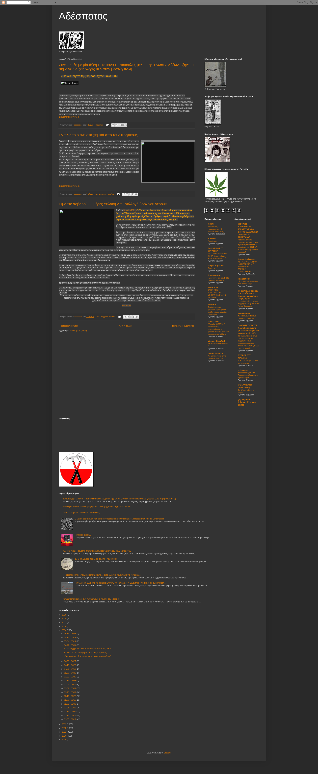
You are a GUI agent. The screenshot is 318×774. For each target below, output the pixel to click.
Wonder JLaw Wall (216, 341)
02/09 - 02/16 (70, 700)
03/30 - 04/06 (70, 673)
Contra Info (213, 321)
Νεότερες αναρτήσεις (69, 326)
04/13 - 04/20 (70, 665)
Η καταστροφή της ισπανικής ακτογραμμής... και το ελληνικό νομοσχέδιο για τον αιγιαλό (102, 575)
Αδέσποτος (83, 16)
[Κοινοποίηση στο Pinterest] (125, 125)
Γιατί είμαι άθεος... (83, 535)
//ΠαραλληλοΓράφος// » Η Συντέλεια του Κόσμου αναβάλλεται (248, 293)
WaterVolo (213, 287)
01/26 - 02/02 (70, 708)
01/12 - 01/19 (70, 715)
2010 (64, 736)
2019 (64, 615)
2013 (64, 724)
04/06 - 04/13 (70, 669)
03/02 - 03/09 (70, 688)
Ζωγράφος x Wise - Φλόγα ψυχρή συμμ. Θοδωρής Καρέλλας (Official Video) (97, 507)
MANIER (212, 304)
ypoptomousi (244, 313)
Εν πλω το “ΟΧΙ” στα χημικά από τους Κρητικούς (98, 135)
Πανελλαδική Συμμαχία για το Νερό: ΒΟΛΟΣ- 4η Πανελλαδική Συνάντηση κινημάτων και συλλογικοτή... (120, 583)
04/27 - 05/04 (70, 645)
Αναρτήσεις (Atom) (78, 331)
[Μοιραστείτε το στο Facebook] (122, 125)
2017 (64, 622)
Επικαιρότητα (214, 275)
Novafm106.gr (130, 210)
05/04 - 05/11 (70, 641)
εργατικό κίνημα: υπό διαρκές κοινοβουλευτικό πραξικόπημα (248, 375)
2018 (64, 619)
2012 (64, 728)
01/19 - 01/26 (70, 711)
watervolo (126, 305)
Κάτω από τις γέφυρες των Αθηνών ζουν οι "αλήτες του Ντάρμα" (91, 599)
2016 (64, 626)
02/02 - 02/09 (70, 704)
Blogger (167, 753)
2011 (64, 732)
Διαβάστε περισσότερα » (69, 117)
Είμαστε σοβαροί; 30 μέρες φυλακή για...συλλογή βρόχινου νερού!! (113, 204)
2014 (64, 630)
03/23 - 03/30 (70, 677)
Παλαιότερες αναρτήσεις (183, 326)
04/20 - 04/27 (70, 661)
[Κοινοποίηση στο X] (119, 125)
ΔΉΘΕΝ (212, 238)
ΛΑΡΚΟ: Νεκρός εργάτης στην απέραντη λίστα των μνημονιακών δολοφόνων (97, 551)
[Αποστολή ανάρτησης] (107, 125)
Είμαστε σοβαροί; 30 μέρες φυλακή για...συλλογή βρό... (88, 656)
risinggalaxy (244, 370)
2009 (64, 740)
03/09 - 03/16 (70, 684)
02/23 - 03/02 (70, 692)
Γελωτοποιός (244, 279)
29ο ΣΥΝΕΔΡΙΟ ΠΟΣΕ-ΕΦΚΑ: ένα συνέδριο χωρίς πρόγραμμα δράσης (218, 256)
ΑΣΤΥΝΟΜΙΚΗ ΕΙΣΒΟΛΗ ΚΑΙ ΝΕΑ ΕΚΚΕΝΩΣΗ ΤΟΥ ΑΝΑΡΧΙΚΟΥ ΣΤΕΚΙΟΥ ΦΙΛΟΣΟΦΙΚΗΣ (248, 267)
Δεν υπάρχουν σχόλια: (105, 194)
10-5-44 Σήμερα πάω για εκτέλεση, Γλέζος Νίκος (96, 559)
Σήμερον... (212, 268)
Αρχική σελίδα (125, 326)
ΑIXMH (211, 224)
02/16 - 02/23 (70, 696)
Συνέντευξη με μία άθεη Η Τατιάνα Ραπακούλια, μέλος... (88, 648)
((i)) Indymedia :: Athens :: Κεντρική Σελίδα (247, 402)
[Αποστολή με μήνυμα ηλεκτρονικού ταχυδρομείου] (113, 125)
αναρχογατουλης (216, 353)
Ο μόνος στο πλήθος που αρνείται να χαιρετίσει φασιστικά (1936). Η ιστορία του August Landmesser (119, 519)
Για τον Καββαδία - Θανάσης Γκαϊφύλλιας (81, 513)
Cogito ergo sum (216, 265)
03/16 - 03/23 (70, 680)
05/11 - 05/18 (70, 637)
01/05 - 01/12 (70, 719)
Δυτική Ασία (212, 241)
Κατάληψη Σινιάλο (246, 259)
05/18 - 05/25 (70, 634)
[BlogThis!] (116, 125)
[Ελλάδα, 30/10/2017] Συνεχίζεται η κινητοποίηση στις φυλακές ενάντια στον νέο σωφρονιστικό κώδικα (218, 329)
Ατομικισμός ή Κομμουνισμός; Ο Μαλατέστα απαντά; (216, 229)
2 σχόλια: (100, 125)
